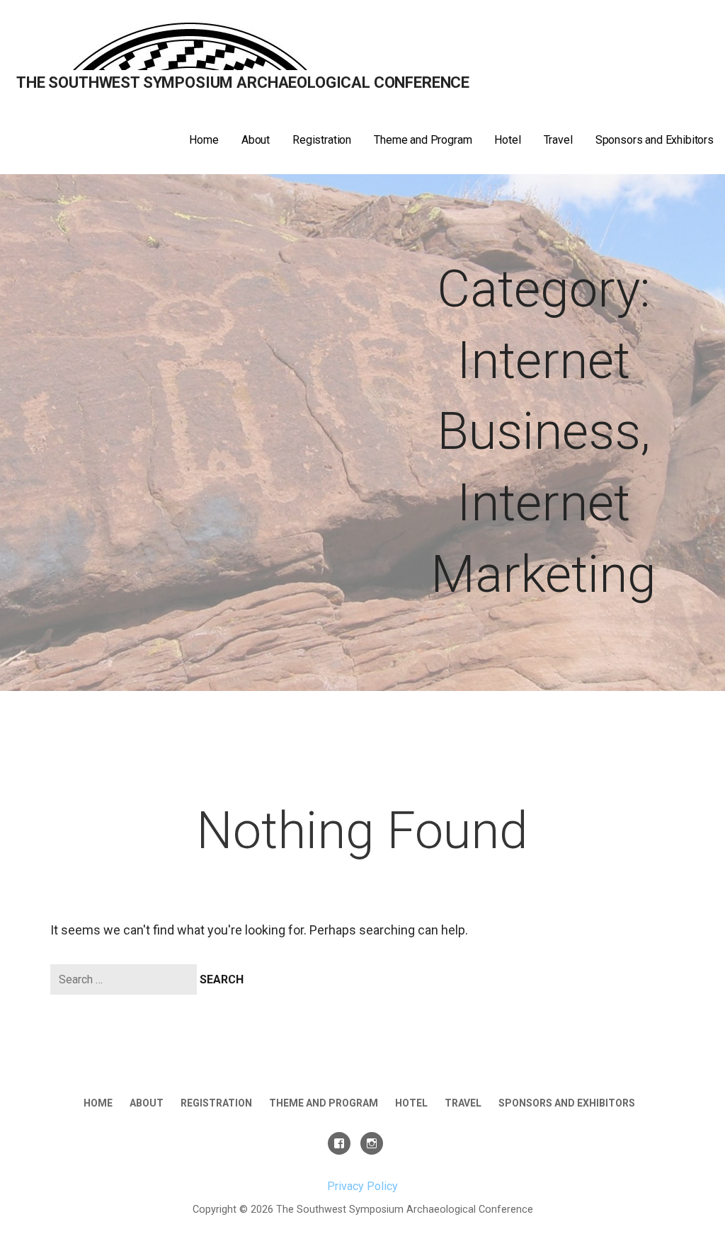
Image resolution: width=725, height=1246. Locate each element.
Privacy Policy (362, 1186)
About (255, 140)
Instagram (371, 1143)
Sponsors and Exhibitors (654, 140)
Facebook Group (339, 1143)
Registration (321, 140)
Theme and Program (423, 140)
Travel (558, 140)
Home (203, 140)
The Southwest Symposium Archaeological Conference (242, 82)
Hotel (507, 140)
